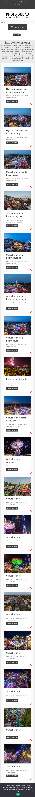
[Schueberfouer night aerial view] (17, 414)
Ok (18, 794)
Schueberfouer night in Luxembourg (17, 173)
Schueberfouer (13, 498)
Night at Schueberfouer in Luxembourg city (17, 90)
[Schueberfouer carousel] (17, 455)
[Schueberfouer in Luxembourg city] (17, 209)
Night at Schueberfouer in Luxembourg (17, 132)
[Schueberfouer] (17, 495)
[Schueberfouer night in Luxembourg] (17, 168)
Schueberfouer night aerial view (16, 419)
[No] (33, 790)
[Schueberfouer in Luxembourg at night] (17, 292)
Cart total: (19, 27)
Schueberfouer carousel (13, 461)
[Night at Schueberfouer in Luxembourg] (17, 126)
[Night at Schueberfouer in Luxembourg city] (17, 85)
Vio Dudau (26, 2)
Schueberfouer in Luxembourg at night (16, 298)
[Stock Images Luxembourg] (17, 16)
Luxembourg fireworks (16, 379)
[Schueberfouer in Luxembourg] (17, 334)
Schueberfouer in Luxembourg (14, 339)
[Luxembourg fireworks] (17, 375)
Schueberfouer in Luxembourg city (14, 215)
